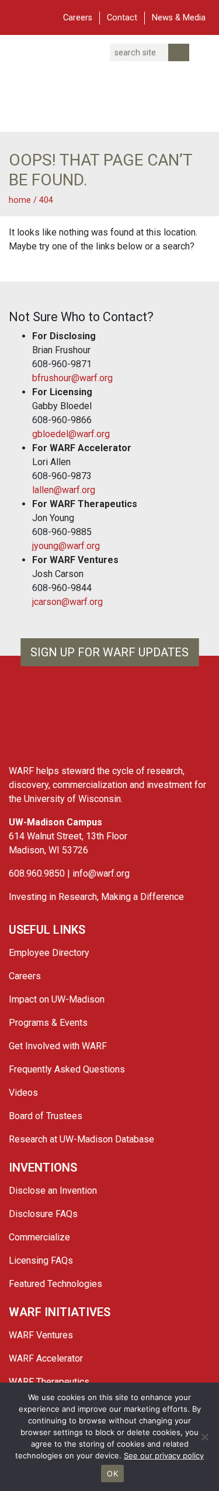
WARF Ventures (41, 1335)
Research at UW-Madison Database (81, 1139)
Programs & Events (48, 1022)
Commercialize (39, 1237)
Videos (23, 1092)
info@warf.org (101, 873)
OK (112, 1473)
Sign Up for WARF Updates (109, 652)
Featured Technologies (55, 1283)
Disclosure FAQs (43, 1213)
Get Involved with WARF (58, 1046)
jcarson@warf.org (67, 601)
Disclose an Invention (53, 1190)
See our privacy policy (164, 1455)
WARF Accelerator (46, 1358)
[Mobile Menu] (17, 16)
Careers (77, 18)
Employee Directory (49, 952)
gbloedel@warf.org (71, 433)
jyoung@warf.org (66, 545)
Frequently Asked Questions (67, 1069)
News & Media (179, 18)
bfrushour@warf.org (72, 378)
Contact (122, 18)
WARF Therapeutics (49, 1381)
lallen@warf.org (63, 489)
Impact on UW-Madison (57, 999)
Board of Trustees (45, 1115)
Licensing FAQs (41, 1260)
